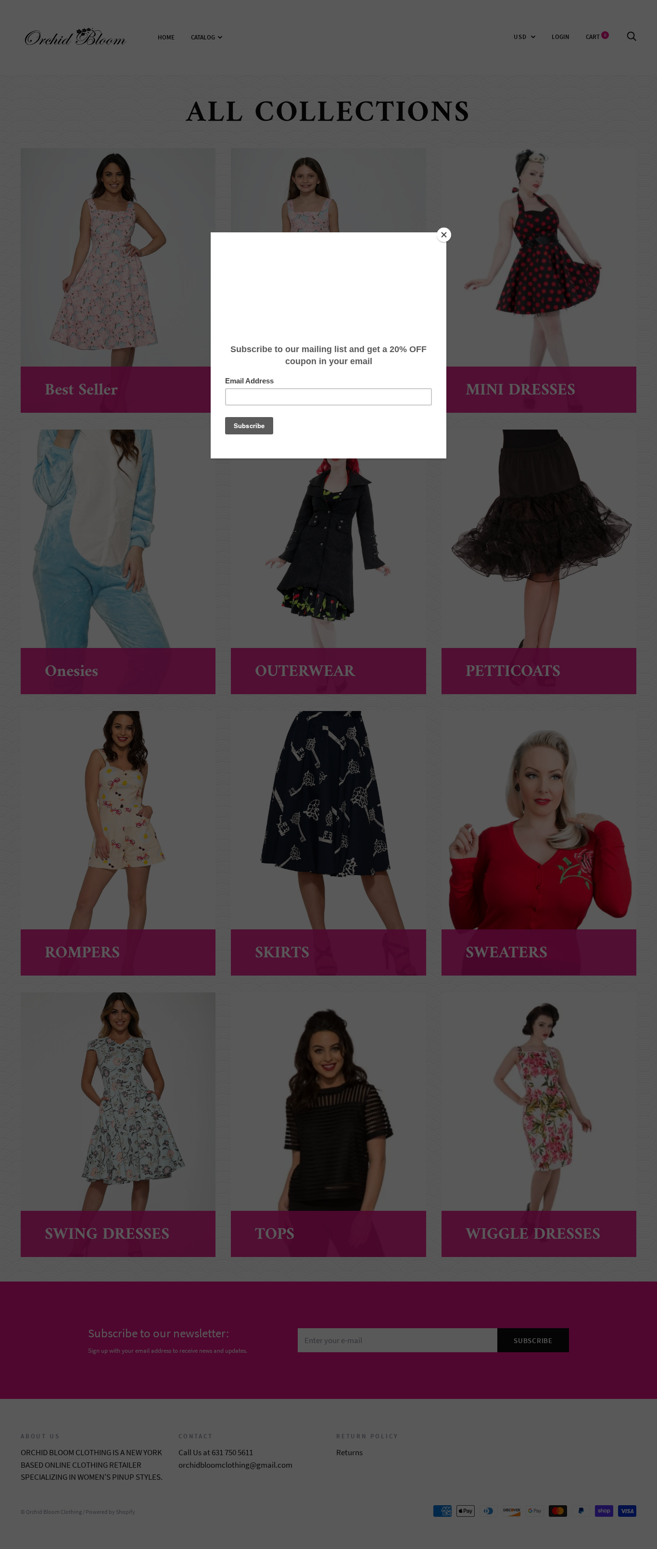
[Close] (444, 235)
